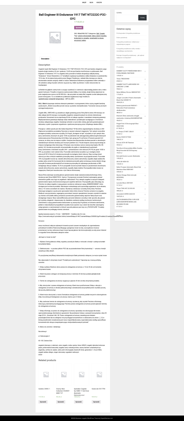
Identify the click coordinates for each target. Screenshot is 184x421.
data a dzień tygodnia (99, 36)
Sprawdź (79, 27)
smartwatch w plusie (97, 38)
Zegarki (102, 33)
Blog (91, 2)
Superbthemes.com (107, 418)
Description (45, 59)
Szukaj (119, 13)
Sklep (84, 2)
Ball (98, 33)
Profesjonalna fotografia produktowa (128, 33)
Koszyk (99, 2)
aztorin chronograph (84, 36)
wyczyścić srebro (80, 40)
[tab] (45, 59)
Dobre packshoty (122, 37)
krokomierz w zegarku (81, 38)
